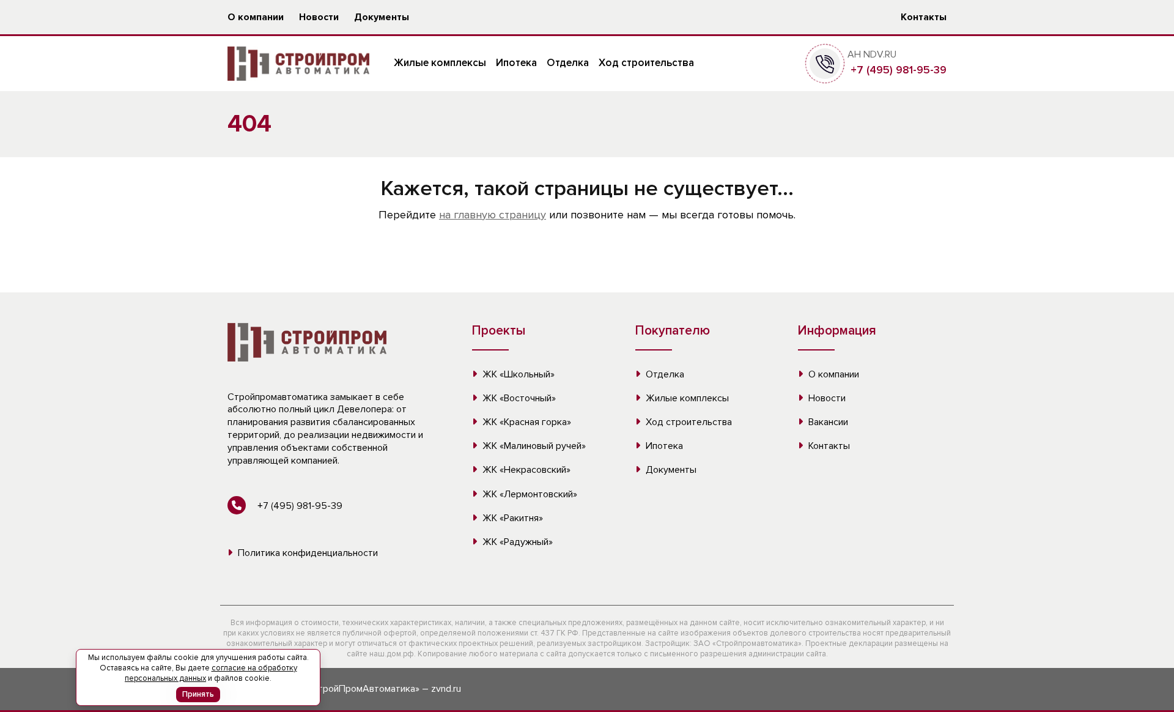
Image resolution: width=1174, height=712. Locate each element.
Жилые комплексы (440, 62)
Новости (319, 17)
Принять (198, 694)
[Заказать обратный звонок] (825, 63)
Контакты (924, 17)
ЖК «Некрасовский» (525, 470)
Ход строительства (646, 62)
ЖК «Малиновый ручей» (533, 446)
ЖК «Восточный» (518, 398)
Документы (381, 17)
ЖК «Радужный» (516, 542)
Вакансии (827, 422)
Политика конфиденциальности (306, 553)
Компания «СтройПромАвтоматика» (341, 689)
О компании (255, 17)
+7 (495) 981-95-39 (897, 69)
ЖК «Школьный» (517, 374)
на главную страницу (492, 214)
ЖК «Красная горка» (525, 422)
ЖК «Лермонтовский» (528, 494)
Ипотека (516, 62)
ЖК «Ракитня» (511, 518)
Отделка (568, 62)
